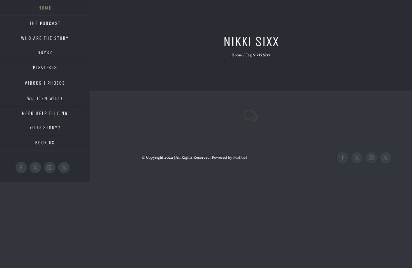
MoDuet (240, 157)
